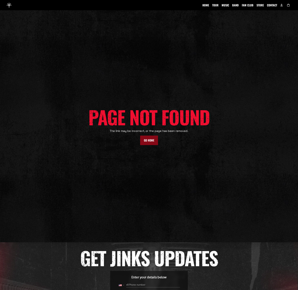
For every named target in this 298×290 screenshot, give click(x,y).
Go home (149, 140)
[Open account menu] (281, 5)
